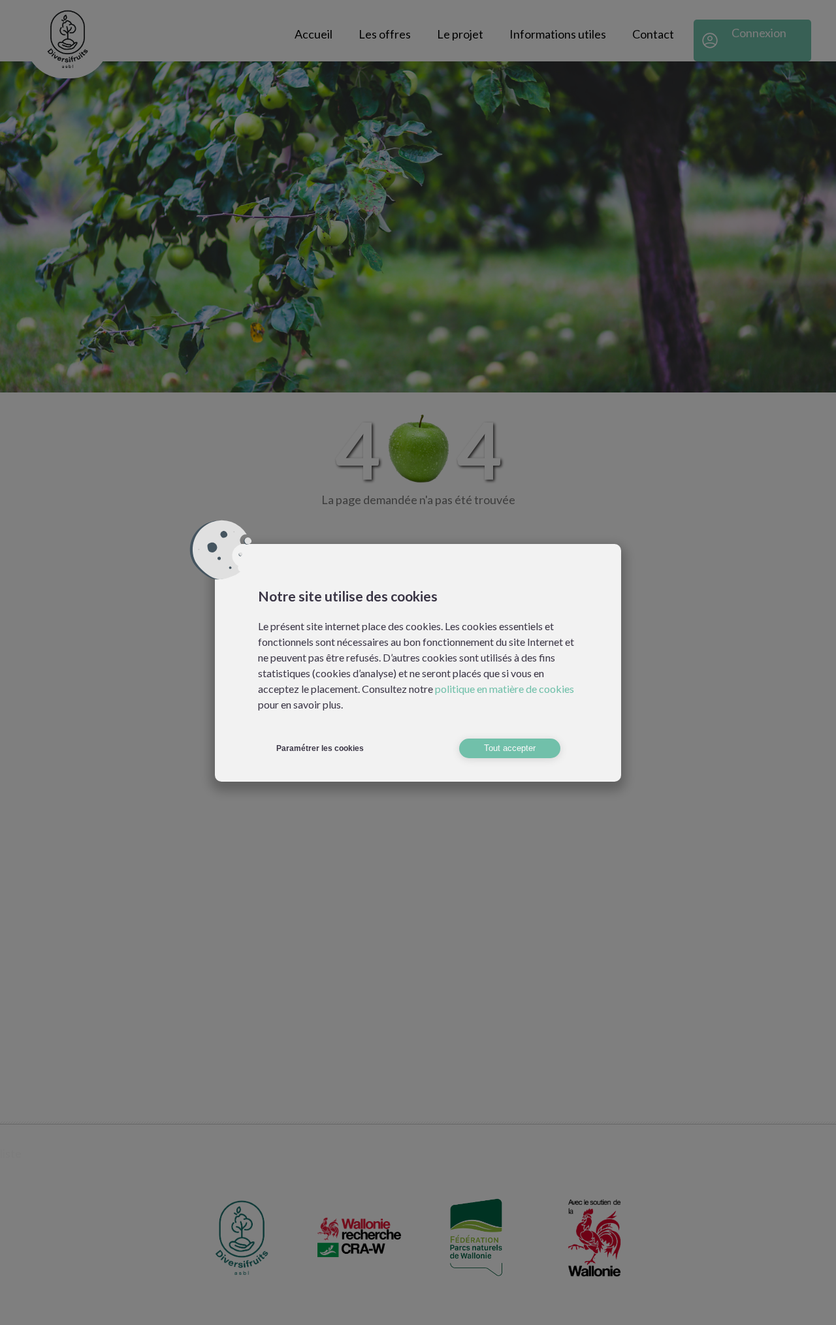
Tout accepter (510, 748)
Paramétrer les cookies (320, 748)
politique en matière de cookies (504, 688)
